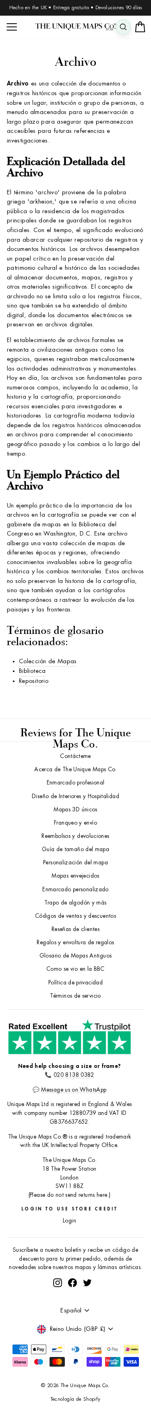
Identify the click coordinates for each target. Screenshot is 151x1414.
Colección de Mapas (48, 661)
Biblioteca (32, 671)
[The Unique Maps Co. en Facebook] (72, 1282)
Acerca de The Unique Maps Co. (75, 769)
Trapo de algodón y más (75, 902)
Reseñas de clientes (75, 929)
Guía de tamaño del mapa (75, 849)
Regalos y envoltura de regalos (75, 942)
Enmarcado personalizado (75, 889)
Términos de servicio (75, 995)
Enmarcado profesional (76, 782)
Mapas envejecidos (75, 875)
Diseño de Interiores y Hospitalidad (75, 796)
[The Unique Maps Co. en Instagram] (57, 1282)
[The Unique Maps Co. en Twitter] (87, 1282)
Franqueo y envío (75, 822)
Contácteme (75, 756)
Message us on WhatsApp (73, 1089)
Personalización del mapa (75, 862)
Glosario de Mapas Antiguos (75, 955)
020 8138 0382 (74, 1075)
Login (69, 1220)
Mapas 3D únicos (75, 809)
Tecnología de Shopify (76, 1399)
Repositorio (33, 681)
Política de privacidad (75, 982)
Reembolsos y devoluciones (75, 836)
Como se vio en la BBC (75, 969)
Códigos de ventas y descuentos (75, 916)
